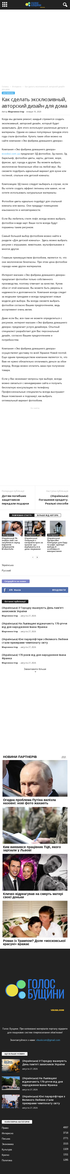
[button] (64, 5)
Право (5, 1128)
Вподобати (59, 590)
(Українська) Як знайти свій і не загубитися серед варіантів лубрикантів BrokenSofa (11, 543)
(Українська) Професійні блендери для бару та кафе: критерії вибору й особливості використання (57, 544)
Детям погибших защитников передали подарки (15, 499)
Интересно (8, 93)
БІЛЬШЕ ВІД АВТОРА (47, 515)
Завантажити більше (35, 669)
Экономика (7, 1144)
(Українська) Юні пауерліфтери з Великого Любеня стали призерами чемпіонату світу (35, 640)
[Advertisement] (35, 46)
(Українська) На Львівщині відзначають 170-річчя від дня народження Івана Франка (34, 625)
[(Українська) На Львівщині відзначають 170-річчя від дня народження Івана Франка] (11, 1083)
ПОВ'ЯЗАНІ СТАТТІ (22, 515)
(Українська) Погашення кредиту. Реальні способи (53, 499)
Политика (7, 1160)
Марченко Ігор (16, 111)
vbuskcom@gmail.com (48, 1040)
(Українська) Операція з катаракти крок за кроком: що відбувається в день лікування (34, 543)
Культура (7, 1149)
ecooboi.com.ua (11, 153)
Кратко (5, 1155)
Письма (6, 1138)
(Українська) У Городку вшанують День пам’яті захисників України (44, 1062)
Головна (5, 86)
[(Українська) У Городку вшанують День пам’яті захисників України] (11, 1066)
